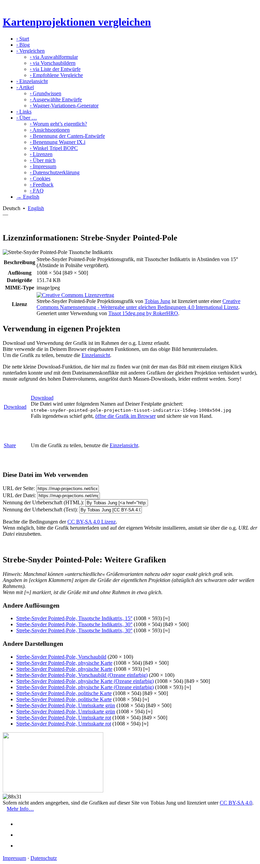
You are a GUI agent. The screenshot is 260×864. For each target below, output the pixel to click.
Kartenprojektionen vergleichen (77, 22)
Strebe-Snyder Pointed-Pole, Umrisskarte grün (65, 705)
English (36, 208)
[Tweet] (22, 835)
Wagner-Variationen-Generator (64, 105)
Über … (26, 118)
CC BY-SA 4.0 (236, 803)
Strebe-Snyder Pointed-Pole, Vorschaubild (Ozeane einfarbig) (82, 675)
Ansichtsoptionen (50, 130)
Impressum (43, 166)
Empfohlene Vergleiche (56, 75)
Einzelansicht (32, 81)
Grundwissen (45, 93)
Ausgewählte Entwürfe (56, 99)
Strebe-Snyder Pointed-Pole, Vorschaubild (61, 657)
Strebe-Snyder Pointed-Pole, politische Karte (64, 693)
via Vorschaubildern (52, 63)
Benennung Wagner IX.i (57, 142)
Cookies (40, 178)
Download (15, 407)
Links (23, 112)
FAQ (37, 191)
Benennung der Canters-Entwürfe (67, 136)
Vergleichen (30, 51)
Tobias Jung (157, 301)
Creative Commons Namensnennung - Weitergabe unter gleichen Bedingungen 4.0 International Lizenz (138, 304)
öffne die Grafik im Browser (125, 416)
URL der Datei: (19, 495)
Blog (23, 45)
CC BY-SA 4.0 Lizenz (91, 522)
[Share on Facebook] (22, 824)
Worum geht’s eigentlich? (58, 124)
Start (22, 39)
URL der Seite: (19, 488)
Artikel (25, 87)
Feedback (41, 184)
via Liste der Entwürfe (55, 69)
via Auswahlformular (54, 57)
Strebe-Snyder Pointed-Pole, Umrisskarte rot (63, 717)
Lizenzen (41, 154)
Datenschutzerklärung (55, 172)
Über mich (43, 160)
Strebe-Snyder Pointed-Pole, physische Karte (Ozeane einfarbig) (85, 681)
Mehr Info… (20, 809)
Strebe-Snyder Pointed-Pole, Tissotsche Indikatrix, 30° (74, 624)
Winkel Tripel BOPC (54, 148)
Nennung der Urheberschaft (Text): (40, 509)
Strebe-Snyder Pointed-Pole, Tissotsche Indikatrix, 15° (74, 618)
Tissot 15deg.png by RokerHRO (143, 313)
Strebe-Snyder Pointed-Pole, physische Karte (64, 663)
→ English (27, 197)
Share (10, 445)
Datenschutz (43, 858)
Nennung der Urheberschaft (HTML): (43, 502)
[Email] (22, 845)
